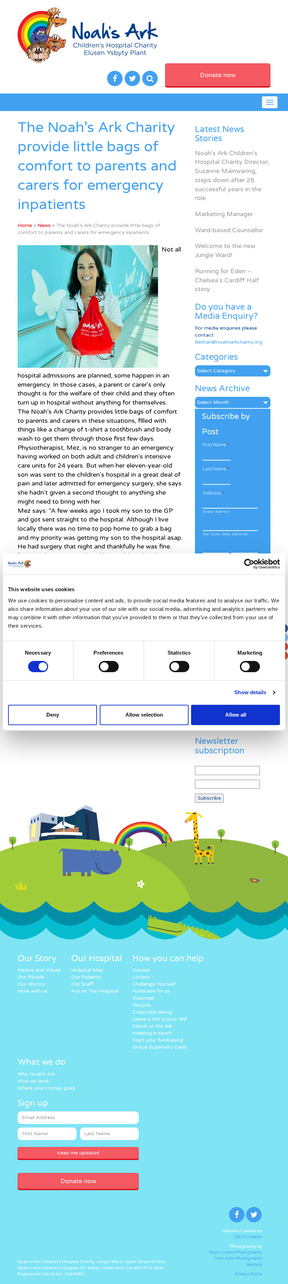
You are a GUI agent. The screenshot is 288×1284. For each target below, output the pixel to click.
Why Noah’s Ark (36, 1074)
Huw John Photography (238, 1258)
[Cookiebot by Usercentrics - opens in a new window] (249, 564)
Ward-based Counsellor (229, 230)
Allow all (235, 715)
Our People (31, 977)
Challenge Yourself (153, 984)
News (44, 225)
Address (213, 493)
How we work (33, 1081)
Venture (254, 1264)
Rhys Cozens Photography (235, 1252)
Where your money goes (46, 1088)
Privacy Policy (248, 1273)
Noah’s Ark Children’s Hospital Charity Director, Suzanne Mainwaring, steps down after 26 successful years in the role (232, 175)
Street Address (216, 512)
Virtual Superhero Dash (159, 1047)
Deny (52, 715)
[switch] (109, 666)
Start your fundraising (157, 1040)
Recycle (141, 1005)
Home (25, 225)
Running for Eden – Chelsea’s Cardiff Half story (227, 280)
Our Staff (82, 984)
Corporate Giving (152, 1012)
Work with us (32, 991)
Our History (31, 984)
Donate (141, 970)
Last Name (216, 469)
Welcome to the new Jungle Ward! (225, 250)
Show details (250, 692)
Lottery (141, 977)
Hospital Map (87, 970)
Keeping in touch (152, 1033)
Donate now (218, 75)
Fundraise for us (151, 991)
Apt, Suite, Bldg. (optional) (225, 534)
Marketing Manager (224, 214)
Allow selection (144, 715)
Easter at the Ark (152, 1026)
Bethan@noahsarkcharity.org (228, 342)
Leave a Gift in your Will (159, 1019)
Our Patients (86, 977)
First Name (216, 445)
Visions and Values (39, 970)
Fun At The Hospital (94, 991)
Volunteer (143, 998)
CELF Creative (248, 1236)
